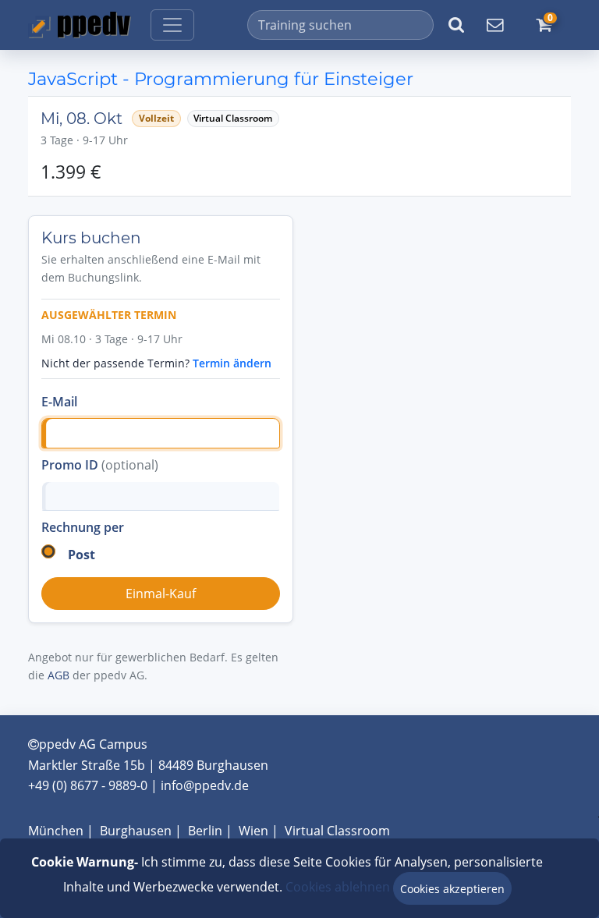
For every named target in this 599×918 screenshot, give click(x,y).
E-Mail (59, 401)
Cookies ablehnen (337, 886)
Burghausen (136, 830)
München (55, 830)
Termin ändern (232, 363)
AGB (58, 675)
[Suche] (456, 25)
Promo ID (99, 464)
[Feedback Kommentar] (494, 25)
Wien (253, 830)
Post (81, 554)
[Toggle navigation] (172, 25)
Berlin (205, 830)
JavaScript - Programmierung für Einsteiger (220, 79)
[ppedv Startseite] (79, 25)
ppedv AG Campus (93, 744)
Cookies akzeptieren (452, 888)
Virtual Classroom (337, 830)
